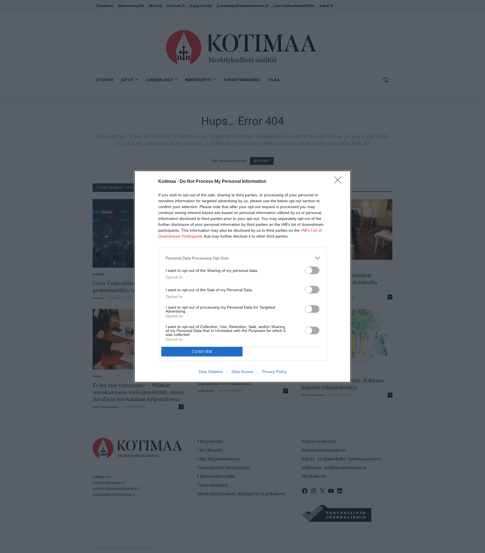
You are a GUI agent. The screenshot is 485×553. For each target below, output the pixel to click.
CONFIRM (202, 352)
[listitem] (242, 258)
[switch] (312, 270)
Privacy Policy (274, 371)
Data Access (242, 371)
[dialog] (242, 276)
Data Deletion (211, 371)
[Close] (339, 181)
